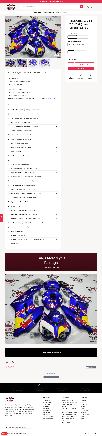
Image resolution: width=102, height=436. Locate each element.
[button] (95, 7)
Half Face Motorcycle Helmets (69, 412)
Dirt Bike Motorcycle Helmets (69, 414)
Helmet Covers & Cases (68, 416)
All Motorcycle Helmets (67, 400)
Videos (83, 416)
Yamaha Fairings (47, 408)
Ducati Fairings (46, 404)
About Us (83, 400)
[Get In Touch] (91, 7)
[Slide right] (58, 55)
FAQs (82, 402)
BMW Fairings (46, 414)
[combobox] (51, 7)
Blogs (82, 418)
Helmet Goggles (66, 422)
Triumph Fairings (47, 410)
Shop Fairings (37, 12)
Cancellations (84, 410)
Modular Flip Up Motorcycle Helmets (68, 405)
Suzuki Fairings (46, 406)
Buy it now (81, 68)
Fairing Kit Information (48, 418)
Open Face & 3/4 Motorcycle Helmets (69, 409)
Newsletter (83, 412)
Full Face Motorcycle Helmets (69, 402)
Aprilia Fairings (46, 412)
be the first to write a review (51, 377)
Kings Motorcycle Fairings (13, 433)
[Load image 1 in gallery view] (10, 63)
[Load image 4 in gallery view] (44, 63)
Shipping (83, 408)
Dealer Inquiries (85, 414)
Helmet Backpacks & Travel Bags (68, 419)
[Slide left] (55, 55)
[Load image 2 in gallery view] (21, 63)
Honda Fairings (46, 400)
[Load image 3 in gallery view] (33, 63)
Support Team (51, 98)
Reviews (83, 406)
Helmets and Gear (48, 12)
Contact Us (84, 404)
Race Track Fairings (48, 416)
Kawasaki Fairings (47, 402)
